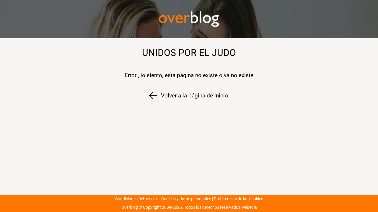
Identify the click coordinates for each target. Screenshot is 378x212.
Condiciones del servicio (137, 198)
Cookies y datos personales (186, 198)
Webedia (249, 207)
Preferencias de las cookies (238, 198)
